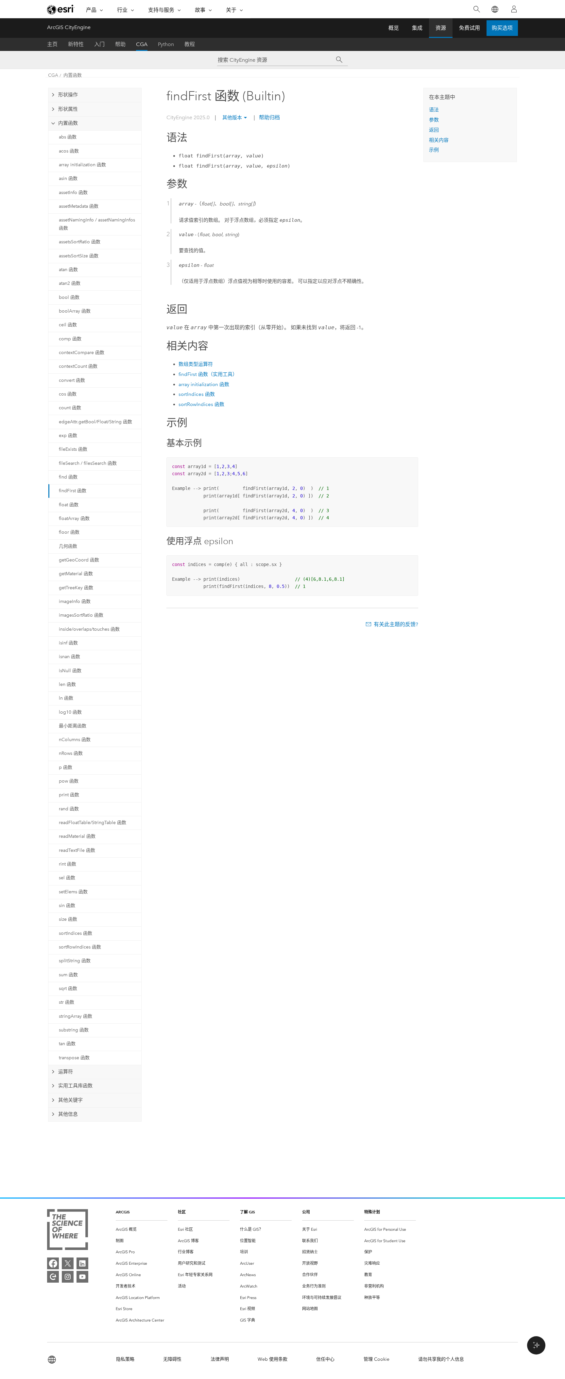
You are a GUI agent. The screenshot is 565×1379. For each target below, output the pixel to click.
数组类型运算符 (196, 364)
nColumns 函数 (75, 739)
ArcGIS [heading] (123, 1211)
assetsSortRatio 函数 (79, 242)
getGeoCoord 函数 (79, 560)
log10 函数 (70, 712)
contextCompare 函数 (81, 352)
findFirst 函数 (72, 491)
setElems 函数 (73, 892)
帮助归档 (269, 117)
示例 (434, 150)
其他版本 (232, 118)
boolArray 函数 (75, 311)
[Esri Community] (53, 1277)
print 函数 (69, 795)
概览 (393, 28)
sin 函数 (67, 905)
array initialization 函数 (82, 165)
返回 (434, 130)
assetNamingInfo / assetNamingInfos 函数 (97, 224)
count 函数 (70, 408)
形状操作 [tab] (68, 95)
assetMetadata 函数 (78, 206)
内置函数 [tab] (68, 123)
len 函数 (67, 684)
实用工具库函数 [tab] (75, 1086)
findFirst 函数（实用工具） (208, 374)
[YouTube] (82, 1277)
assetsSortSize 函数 (78, 256)
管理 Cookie (376, 1359)
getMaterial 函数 (76, 573)
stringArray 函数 (75, 1016)
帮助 (120, 44)
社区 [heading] (182, 1211)
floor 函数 (69, 532)
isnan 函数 (69, 656)
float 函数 (68, 505)
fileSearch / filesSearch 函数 (88, 463)
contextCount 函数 (78, 366)
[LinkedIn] (82, 1263)
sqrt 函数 (68, 988)
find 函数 (68, 477)
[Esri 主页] (61, 9)
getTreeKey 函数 (76, 588)
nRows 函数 (71, 753)
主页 (52, 44)
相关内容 (439, 140)
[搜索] (477, 9)
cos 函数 (68, 394)
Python (166, 44)
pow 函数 (68, 781)
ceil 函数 (68, 325)
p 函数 (65, 767)
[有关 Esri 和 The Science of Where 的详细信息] (67, 1231)
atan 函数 (68, 269)
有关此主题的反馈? (396, 624)
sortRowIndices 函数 (80, 947)
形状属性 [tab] (68, 109)
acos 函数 (69, 151)
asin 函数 (68, 178)
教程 (189, 44)
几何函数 (68, 546)
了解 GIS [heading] (247, 1211)
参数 (434, 120)
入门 (99, 44)
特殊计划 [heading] (372, 1211)
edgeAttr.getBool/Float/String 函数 (95, 422)
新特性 (76, 44)
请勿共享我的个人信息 (441, 1359)
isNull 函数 (70, 670)
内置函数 (72, 75)
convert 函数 (72, 380)
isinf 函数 (68, 643)
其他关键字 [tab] (70, 1100)
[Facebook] (53, 1263)
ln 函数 (66, 698)
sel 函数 (67, 878)
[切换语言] (495, 9)
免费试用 (469, 28)
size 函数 (68, 919)
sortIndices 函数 (75, 933)
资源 (441, 28)
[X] (68, 1263)
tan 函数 (67, 1043)
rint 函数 (67, 864)
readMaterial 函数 (77, 836)
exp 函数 (68, 435)
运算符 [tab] (65, 1072)
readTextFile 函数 (77, 850)
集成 (417, 28)
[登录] (514, 9)
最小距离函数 (72, 726)
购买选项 (502, 28)
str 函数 (66, 1002)
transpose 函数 (74, 1058)
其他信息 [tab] (68, 1114)
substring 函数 (74, 1030)
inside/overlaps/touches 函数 (89, 629)
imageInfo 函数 (75, 601)
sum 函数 (68, 975)
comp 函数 (70, 339)
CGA (141, 44)
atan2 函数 (69, 283)
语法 (434, 110)
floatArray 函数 (74, 518)
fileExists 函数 (73, 449)
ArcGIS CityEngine (69, 27)
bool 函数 (69, 297)
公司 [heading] (306, 1211)
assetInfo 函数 (73, 192)
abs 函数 (68, 137)
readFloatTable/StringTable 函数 (92, 822)
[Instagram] (68, 1277)
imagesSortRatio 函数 (81, 615)
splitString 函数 (75, 961)
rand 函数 (69, 809)
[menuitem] (141, 1229)
